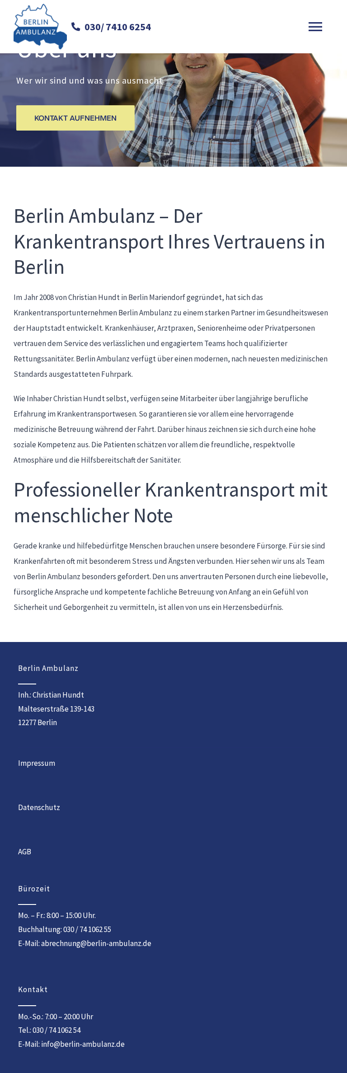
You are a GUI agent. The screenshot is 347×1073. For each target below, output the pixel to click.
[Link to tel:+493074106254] (75, 27)
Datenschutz (39, 807)
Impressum (36, 763)
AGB (24, 852)
